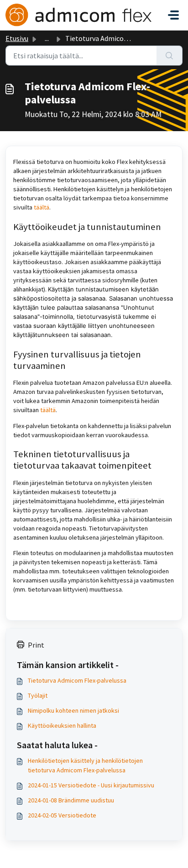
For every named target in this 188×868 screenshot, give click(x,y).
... (47, 38)
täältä (41, 207)
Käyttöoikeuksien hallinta (62, 725)
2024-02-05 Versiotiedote (62, 815)
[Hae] (170, 56)
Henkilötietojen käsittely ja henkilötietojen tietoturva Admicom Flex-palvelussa (85, 765)
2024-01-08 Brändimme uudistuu (71, 800)
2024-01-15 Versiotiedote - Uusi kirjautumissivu (91, 785)
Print (36, 644)
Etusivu (16, 38)
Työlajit (37, 695)
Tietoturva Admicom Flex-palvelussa (77, 680)
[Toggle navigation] (173, 15)
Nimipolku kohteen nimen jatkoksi (73, 710)
